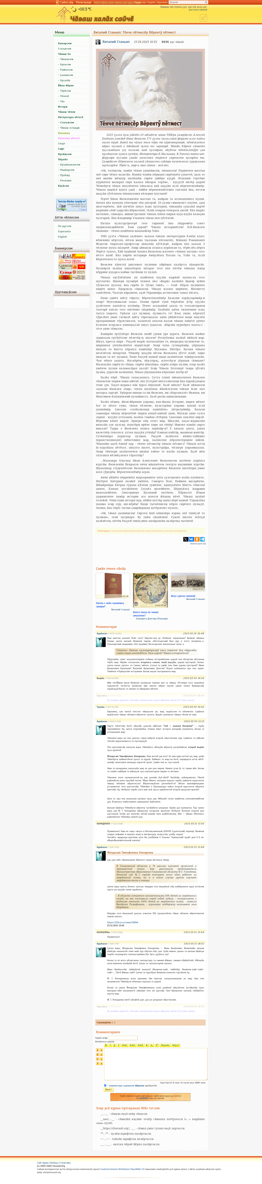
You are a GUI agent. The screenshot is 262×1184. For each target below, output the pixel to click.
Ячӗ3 (140, 1045)
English (151, 2)
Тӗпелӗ (64, 96)
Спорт (61, 143)
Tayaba (100, 707)
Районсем (66, 69)
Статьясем (64, 48)
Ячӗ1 (124, 1045)
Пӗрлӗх (63, 159)
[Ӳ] (97, 1064)
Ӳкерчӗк (165, 1045)
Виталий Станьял (120, 609)
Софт (61, 148)
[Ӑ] (97, 1050)
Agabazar (102, 633)
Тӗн (62, 101)
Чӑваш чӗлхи (66, 111)
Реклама (65, 180)
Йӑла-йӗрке (66, 85)
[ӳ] (101, 1064)
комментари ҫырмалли (126, 1085)
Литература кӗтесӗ (70, 117)
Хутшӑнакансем (70, 164)
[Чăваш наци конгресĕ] (78, 268)
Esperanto (162, 2)
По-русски (140, 2)
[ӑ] (101, 1050)
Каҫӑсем (63, 185)
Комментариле (196, 544)
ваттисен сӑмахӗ (198, 9)
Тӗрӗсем (65, 90)
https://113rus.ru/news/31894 (122, 922)
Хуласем (65, 64)
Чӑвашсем (66, 59)
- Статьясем (66, 122)
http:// (175, 1045)
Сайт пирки (42, 1162)
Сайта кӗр (66, 2)
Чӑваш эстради (70, 127)
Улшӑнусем (67, 170)
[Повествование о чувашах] (65, 257)
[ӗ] (101, 1055)
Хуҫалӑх (65, 80)
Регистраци (83, 2)
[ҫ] (101, 1059)
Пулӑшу (65, 175)
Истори (62, 106)
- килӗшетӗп (132, 1085)
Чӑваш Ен (64, 54)
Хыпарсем (65, 43)
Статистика (65, 1162)
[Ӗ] (97, 1055)
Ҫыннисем (66, 75)
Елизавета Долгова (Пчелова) (152, 618)
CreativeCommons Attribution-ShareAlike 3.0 (122, 1169)
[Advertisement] (150, 553)
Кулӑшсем (65, 154)
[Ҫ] (97, 1059)
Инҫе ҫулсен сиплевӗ (183, 596)
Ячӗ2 (132, 1045)
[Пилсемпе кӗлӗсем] (65, 268)
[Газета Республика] (65, 279)
